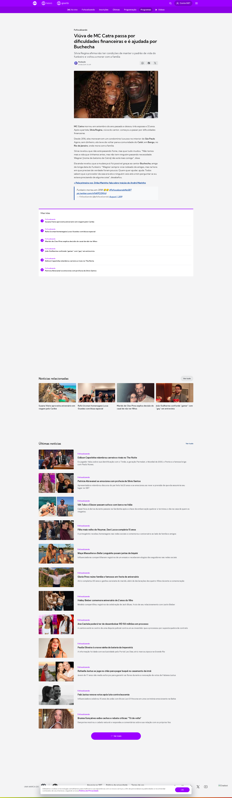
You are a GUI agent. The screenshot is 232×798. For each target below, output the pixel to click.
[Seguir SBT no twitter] (198, 787)
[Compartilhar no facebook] (149, 63)
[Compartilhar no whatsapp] (142, 63)
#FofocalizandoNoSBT (120, 190)
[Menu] (196, 3)
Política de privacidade (116, 785)
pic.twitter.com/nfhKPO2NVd (91, 193)
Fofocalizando (80, 30)
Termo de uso (137, 785)
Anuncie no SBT (94, 785)
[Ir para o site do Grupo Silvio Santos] (36, 787)
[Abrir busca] (170, 3)
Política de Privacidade (88, 791)
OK (182, 790)
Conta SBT (185, 3)
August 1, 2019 (115, 196)
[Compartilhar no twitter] (155, 63)
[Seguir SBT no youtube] (206, 787)
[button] (57, 400)
